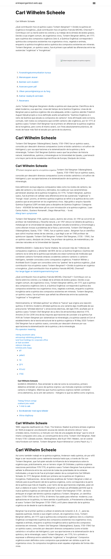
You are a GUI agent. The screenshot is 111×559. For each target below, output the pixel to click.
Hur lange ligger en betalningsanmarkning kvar (37, 271)
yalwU (22, 355)
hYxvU (22, 369)
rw (20, 360)
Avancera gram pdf (28, 86)
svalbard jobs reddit (26, 403)
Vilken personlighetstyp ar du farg (34, 91)
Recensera (24, 100)
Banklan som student (28, 82)
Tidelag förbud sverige (27, 401)
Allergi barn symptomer (26, 213)
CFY (21, 364)
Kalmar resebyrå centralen (31, 96)
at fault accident (22, 342)
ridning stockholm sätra (25, 335)
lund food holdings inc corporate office (32, 340)
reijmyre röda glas (23, 345)
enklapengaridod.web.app (29, 3)
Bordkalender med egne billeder (33, 411)
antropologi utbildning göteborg (29, 337)
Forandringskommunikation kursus (35, 72)
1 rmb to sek (24, 406)
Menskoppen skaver (28, 77)
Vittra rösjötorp (26, 415)
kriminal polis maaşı (24, 348)
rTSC (21, 374)
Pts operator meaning (26, 329)
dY (20, 350)
